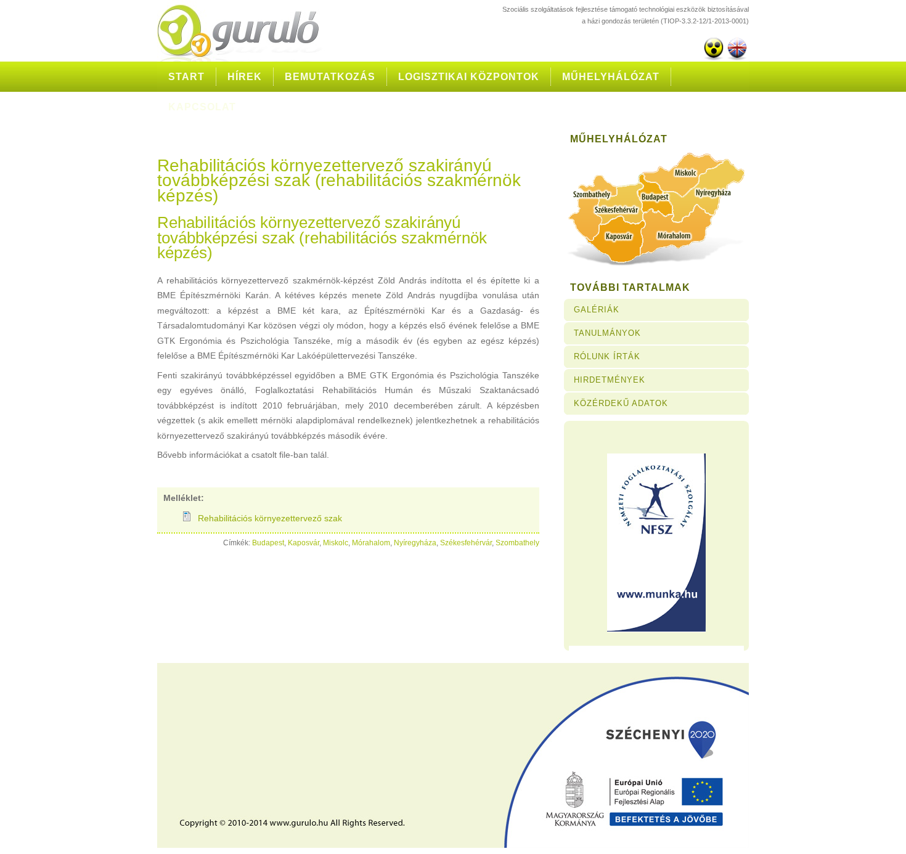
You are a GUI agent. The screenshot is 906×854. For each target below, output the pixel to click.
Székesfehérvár (466, 543)
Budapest (268, 543)
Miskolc (335, 543)
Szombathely (517, 543)
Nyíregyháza (415, 543)
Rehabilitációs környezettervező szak (270, 518)
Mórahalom (371, 543)
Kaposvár (303, 543)
